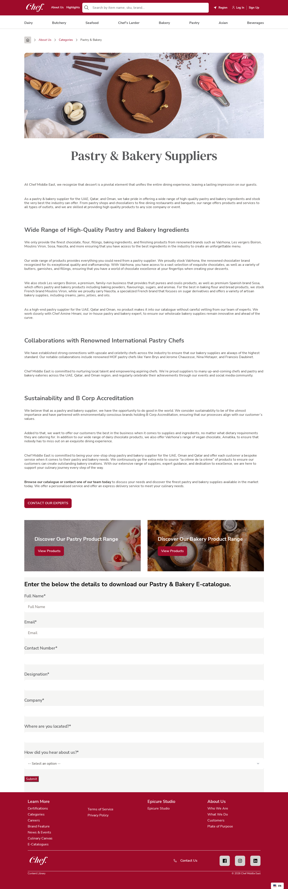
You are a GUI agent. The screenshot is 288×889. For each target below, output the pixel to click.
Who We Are (217, 808)
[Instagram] (240, 861)
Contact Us (188, 860)
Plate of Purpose (220, 826)
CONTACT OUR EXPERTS (48, 503)
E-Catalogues (38, 844)
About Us (57, 7)
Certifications (38, 808)
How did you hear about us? (50, 752)
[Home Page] (27, 40)
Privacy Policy (98, 815)
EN (279, 886)
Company (33, 700)
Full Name (34, 596)
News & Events (39, 832)
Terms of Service (100, 809)
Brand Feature (39, 826)
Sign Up (254, 8)
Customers (215, 820)
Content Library (36, 873)
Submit (31, 779)
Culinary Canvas (40, 838)
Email (29, 622)
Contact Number (39, 648)
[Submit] (86, 8)
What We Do (217, 814)
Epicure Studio (159, 808)
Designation (36, 674)
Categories (36, 814)
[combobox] (149, 8)
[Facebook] (225, 861)
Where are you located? (46, 726)
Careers (34, 820)
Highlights (73, 7)
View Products (49, 551)
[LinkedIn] (255, 861)
